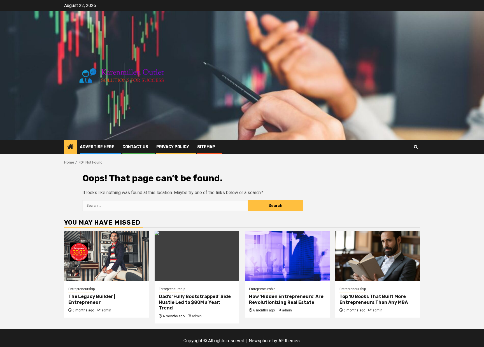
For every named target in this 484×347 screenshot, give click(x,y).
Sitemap (206, 147)
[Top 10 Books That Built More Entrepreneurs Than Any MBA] (377, 256)
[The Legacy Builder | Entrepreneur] (106, 256)
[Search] (415, 146)
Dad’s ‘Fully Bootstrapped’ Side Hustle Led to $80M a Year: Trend (195, 302)
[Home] (71, 147)
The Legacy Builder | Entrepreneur (91, 299)
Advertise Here (97, 147)
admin (106, 310)
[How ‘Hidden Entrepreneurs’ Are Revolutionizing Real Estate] (287, 256)
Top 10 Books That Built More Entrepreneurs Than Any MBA (373, 299)
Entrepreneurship (81, 289)
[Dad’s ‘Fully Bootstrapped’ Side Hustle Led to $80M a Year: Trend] (197, 256)
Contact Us (135, 147)
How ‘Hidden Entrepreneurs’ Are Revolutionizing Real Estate (286, 299)
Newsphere (260, 340)
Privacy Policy (172, 147)
